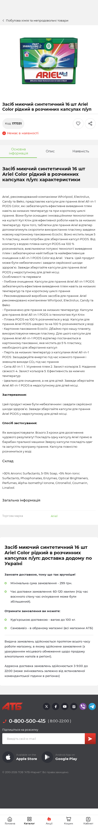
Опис (50, 151)
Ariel (54, 516)
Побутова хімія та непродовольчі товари (37, 20)
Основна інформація (18, 151)
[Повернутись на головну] (12, 706)
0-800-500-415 (27, 721)
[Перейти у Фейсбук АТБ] (55, 706)
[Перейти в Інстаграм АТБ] (73, 706)
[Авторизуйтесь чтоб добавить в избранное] (78, 123)
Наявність (80, 151)
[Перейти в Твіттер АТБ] (46, 706)
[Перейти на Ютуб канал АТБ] (64, 706)
